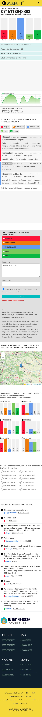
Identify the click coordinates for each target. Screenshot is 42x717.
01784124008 (7, 670)
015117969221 (8, 675)
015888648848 (26, 645)
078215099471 (18, 549)
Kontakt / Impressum (20, 703)
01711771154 (7, 665)
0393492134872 (8, 640)
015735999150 (15, 584)
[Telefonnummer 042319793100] (31, 451)
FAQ (33, 693)
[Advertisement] (21, 76)
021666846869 (16, 576)
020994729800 (17, 533)
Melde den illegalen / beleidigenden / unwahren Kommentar (19, 188)
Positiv (8, 256)
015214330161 (26, 665)
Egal (7, 251)
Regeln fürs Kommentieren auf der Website (17, 337)
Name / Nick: (6, 280)
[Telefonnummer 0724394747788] (9, 415)
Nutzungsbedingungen (8, 700)
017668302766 (23, 513)
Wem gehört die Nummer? (14, 693)
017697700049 (19, 609)
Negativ (8, 238)
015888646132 (26, 650)
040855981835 (25, 541)
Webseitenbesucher (16, 696)
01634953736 (25, 640)
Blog (27, 693)
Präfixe (28, 696)
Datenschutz (23, 700)
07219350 (16, 561)
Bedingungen (18, 289)
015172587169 (26, 670)
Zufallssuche (35, 700)
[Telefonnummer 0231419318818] (31, 415)
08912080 (12, 521)
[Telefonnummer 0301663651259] (31, 433)
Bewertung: (6, 262)
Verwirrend (10, 243)
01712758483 (25, 675)
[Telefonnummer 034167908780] (9, 451)
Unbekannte (10, 247)
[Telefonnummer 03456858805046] (9, 433)
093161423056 (27, 596)
